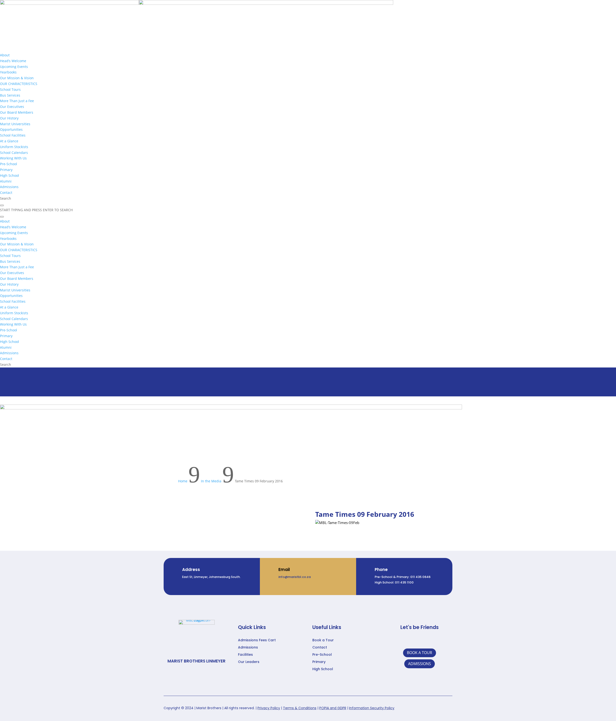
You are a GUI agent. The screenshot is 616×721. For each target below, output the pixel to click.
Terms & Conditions (299, 708)
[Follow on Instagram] (425, 640)
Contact (319, 648)
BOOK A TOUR (419, 652)
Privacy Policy (268, 708)
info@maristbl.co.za (294, 577)
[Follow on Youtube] (436, 640)
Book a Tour (323, 640)
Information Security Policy (371, 708)
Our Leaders (248, 662)
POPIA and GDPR (332, 708)
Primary (319, 662)
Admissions (248, 648)
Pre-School (322, 655)
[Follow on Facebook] (403, 640)
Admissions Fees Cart (257, 640)
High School (322, 669)
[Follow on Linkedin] (414, 640)
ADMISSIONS (419, 663)
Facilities (245, 655)
